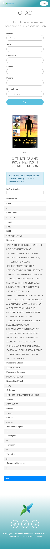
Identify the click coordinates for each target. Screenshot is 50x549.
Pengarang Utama (14, 363)
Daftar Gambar (13, 189)
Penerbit (10, 78)
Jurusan (9, 33)
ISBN (8, 231)
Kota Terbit (11, 212)
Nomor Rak (11, 198)
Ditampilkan (12, 89)
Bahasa (9, 408)
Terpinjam (11, 435)
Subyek (9, 66)
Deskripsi (10, 240)
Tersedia (10, 454)
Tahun (9, 222)
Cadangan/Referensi (15, 463)
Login (44, 3)
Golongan (10, 390)
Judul (8, 44)
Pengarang (11, 55)
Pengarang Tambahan (16, 372)
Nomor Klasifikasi (14, 381)
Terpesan (10, 445)
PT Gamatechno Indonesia (30, 536)
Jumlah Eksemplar (14, 426)
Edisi (8, 203)
